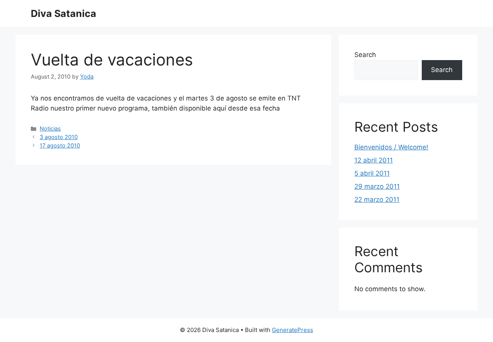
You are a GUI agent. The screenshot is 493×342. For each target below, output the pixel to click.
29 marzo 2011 (377, 186)
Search (365, 55)
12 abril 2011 (373, 160)
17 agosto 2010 (60, 145)
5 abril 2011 (372, 173)
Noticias (50, 128)
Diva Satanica (63, 13)
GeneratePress (292, 330)
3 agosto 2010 (59, 137)
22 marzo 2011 (376, 199)
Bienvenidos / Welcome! (391, 147)
